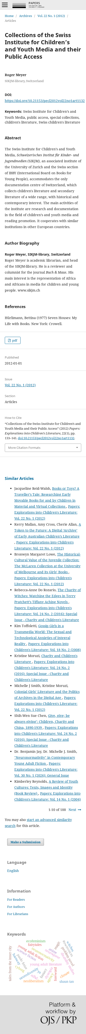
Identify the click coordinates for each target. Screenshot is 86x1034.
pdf (14, 340)
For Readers (16, 899)
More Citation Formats (24, 447)
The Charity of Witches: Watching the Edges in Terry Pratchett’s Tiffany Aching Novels (47, 596)
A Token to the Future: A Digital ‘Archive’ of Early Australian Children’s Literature (47, 530)
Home (9, 16)
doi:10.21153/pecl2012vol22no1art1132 (46, 438)
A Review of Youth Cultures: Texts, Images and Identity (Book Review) (46, 787)
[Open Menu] (5, 5)
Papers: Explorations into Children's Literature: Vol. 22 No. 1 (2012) (47, 512)
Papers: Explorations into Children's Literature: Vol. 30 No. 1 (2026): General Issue (45, 769)
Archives (25, 16)
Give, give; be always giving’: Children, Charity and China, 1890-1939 (44, 721)
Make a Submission (26, 842)
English (13, 870)
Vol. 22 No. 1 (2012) (51, 16)
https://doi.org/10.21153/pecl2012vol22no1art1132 (45, 100)
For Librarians (17, 914)
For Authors (16, 907)
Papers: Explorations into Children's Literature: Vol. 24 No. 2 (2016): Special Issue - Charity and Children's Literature (46, 614)
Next (72, 809)
